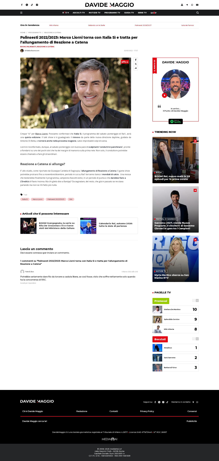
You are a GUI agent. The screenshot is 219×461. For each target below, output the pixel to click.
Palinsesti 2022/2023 (56, 199)
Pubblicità (192, 421)
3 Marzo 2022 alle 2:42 (130, 272)
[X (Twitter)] (136, 64)
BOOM (23, 47)
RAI (71, 199)
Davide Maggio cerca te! (34, 421)
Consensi (192, 411)
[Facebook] (136, 60)
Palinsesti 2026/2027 (143, 25)
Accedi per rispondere (28, 283)
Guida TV (129, 13)
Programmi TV (112, 13)
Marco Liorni (37, 199)
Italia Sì (25, 199)
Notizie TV (94, 13)
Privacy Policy (147, 411)
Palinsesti (31, 47)
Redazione (81, 411)
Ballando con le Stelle (96, 25)
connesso (38, 253)
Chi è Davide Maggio (32, 411)
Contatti (114, 411)
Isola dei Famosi (187, 25)
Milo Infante (53, 25)
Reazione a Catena (45, 47)
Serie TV (142, 13)
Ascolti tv (79, 13)
